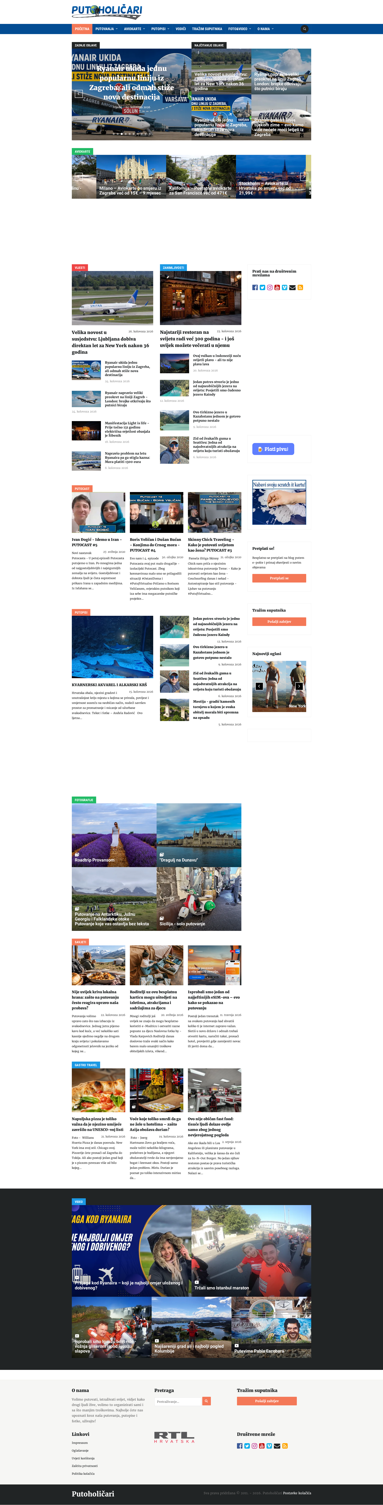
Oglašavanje (80, 1450)
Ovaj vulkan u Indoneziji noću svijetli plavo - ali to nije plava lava (217, 360)
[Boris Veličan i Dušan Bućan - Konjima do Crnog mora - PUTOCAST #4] (156, 512)
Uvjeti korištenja (83, 1458)
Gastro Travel (86, 1065)
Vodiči (181, 29)
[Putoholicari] (107, 11)
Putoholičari (93, 1494)
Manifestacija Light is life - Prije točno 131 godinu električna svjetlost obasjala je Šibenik (127, 429)
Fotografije (84, 800)
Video (79, 1202)
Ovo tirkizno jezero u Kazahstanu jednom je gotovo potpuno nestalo (217, 416)
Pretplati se (279, 578)
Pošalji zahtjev (279, 622)
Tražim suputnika (207, 29)
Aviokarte (133, 29)
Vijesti (80, 268)
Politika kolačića (83, 1474)
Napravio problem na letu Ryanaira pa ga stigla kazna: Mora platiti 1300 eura (127, 457)
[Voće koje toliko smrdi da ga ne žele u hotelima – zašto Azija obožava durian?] (156, 1090)
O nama (264, 29)
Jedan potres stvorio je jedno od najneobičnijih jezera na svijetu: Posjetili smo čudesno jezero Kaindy (217, 388)
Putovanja (105, 29)
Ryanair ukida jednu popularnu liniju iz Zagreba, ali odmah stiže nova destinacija (127, 369)
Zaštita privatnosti (85, 1466)
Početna (82, 29)
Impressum (80, 1443)
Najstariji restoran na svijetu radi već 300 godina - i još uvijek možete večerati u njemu (197, 338)
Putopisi (158, 29)
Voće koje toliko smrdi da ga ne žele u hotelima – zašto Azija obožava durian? (155, 1124)
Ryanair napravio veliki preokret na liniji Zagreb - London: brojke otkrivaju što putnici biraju (128, 399)
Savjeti (150, 107)
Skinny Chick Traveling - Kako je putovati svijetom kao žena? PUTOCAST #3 (211, 545)
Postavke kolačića (297, 1493)
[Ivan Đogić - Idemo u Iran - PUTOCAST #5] (98, 512)
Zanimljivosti (173, 268)
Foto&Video (238, 29)
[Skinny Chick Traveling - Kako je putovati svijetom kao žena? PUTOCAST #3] (214, 512)
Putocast (82, 489)
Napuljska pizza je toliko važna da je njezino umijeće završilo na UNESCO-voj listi (97, 1124)
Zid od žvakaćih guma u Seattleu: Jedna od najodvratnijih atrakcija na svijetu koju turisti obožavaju (216, 444)
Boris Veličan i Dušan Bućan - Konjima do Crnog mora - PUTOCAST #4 (155, 545)
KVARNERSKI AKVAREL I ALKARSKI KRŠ (109, 685)
